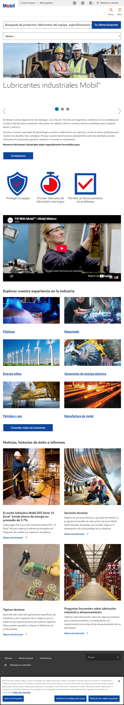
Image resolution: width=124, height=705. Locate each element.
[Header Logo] (9, 4)
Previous (4, 111)
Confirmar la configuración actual (70, 698)
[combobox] (62, 25)
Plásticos (9, 331)
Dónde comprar (26, 658)
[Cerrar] (119, 681)
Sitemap (8, 658)
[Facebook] (91, 3)
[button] (119, 13)
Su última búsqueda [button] (106, 24)
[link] (121, 1)
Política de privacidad (22, 692)
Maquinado (71, 331)
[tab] (57, 109)
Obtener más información (13, 537)
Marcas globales (46, 3)
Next (119, 111)
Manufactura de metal (78, 416)
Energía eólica (12, 374)
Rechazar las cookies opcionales (104, 698)
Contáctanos (45, 658)
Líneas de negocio (28, 3)
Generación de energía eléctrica (85, 374)
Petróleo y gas (12, 416)
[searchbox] (100, 657)
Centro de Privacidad (13, 698)
